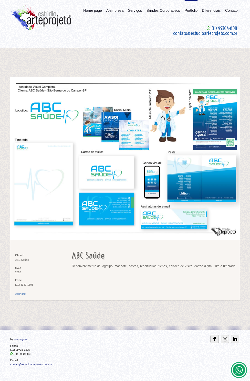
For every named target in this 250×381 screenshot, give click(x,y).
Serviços (135, 10)
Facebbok (214, 339)
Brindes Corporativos (163, 10)
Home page (92, 10)
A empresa (115, 10)
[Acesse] (235, 339)
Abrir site (20, 293)
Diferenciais (211, 10)
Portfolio (191, 10)
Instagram (225, 339)
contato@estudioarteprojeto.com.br (31, 364)
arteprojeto (20, 339)
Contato (231, 10)
